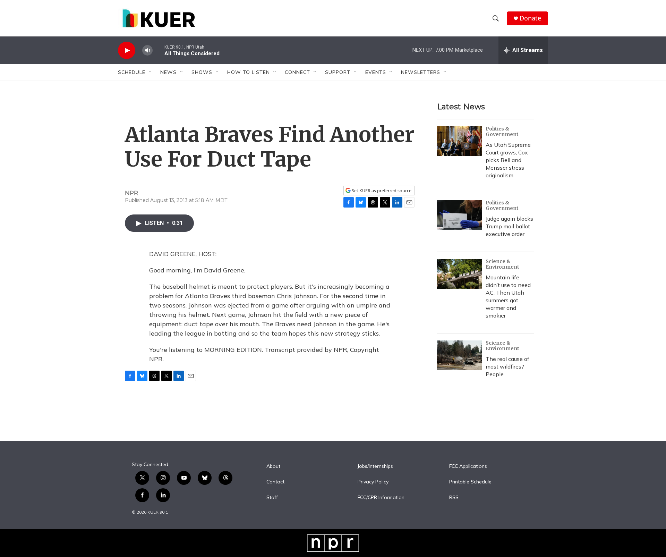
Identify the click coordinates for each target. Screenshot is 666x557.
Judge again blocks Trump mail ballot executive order (509, 226)
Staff (272, 497)
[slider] (158, 50)
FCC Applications (468, 466)
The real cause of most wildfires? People (507, 366)
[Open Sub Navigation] (150, 72)
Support (337, 72)
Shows (201, 72)
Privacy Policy (373, 482)
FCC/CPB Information (381, 497)
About (273, 466)
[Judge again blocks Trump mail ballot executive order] (459, 215)
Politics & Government (502, 131)
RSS (454, 497)
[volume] (147, 50)
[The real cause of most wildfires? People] (459, 355)
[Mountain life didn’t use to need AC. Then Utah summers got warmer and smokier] (459, 274)
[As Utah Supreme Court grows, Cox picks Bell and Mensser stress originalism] (459, 141)
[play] (126, 50)
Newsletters (420, 72)
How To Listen (248, 72)
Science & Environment (502, 264)
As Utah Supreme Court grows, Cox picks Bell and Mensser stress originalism (508, 160)
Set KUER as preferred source (381, 191)
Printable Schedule (470, 482)
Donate (530, 18)
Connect (297, 72)
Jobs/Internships (375, 466)
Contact (275, 482)
